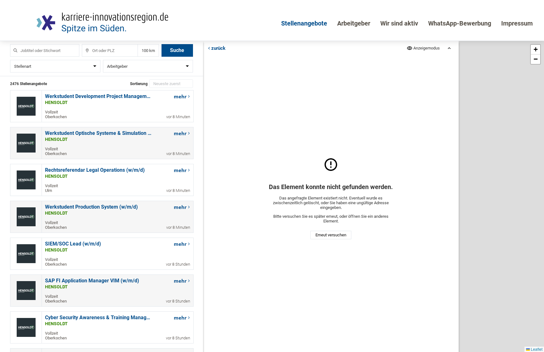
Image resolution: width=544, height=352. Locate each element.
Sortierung (139, 84)
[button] (535, 50)
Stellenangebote (304, 23)
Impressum (517, 23)
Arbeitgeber (353, 23)
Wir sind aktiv (399, 23)
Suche (177, 50)
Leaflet (536, 349)
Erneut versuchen (330, 235)
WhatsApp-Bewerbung (459, 23)
